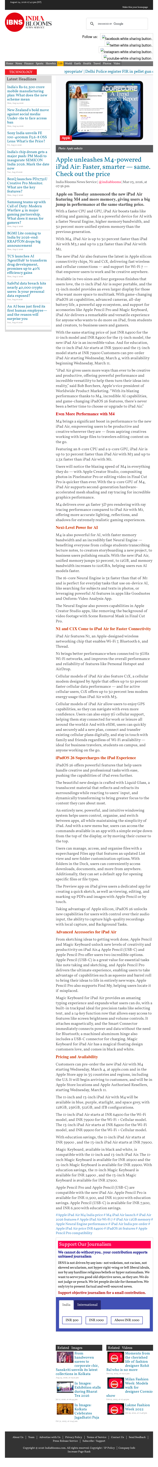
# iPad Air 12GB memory (131, 1219)
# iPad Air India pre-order (128, 1224)
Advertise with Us (49, 1437)
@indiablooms (110, 182)
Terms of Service (96, 1437)
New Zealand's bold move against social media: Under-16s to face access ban (28, 116)
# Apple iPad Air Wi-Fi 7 (95, 1219)
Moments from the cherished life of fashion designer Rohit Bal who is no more (128, 1362)
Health (87, 64)
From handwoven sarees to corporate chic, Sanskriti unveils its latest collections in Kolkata (77, 1364)
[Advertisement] (28, 464)
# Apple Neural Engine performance (104, 1221)
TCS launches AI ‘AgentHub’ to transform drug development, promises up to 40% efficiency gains (27, 264)
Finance (29, 64)
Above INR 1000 (126, 1320)
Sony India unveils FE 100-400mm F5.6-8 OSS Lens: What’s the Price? (27, 137)
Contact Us (117, 1437)
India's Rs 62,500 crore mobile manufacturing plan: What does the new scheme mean (27, 93)
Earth (77, 64)
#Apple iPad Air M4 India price (79, 1215)
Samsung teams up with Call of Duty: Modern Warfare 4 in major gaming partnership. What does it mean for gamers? (26, 212)
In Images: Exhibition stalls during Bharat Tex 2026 (87, 1389)
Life (60, 64)
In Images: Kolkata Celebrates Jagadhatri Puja (86, 1411)
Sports (39, 64)
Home (9, 64)
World (68, 64)
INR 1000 (96, 1320)
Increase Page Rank (79, 1452)
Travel (97, 64)
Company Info (126, 1448)
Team (31, 1437)
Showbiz (51, 64)
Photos (107, 64)
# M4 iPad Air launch (119, 1215)
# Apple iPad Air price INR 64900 (103, 1226)
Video (117, 64)
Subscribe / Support (93, 1441)
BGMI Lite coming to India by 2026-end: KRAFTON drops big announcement (24, 239)
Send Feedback (137, 1437)
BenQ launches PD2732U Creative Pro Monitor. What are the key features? (27, 185)
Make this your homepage (135, 7)
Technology (21, 72)
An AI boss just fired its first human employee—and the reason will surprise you (27, 312)
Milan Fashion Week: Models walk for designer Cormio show (129, 1387)
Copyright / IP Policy (102, 1448)
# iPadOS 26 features (119, 1228)
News (18, 64)
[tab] (66, 1305)
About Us (18, 1437)
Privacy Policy (73, 1437)
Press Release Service (65, 1441)
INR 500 (72, 1320)
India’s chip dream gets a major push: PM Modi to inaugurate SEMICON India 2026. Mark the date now (28, 160)
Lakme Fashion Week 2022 (137, 1407)
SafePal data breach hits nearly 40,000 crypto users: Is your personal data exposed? (26, 289)
